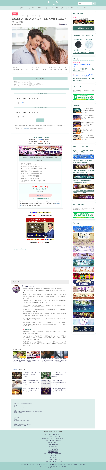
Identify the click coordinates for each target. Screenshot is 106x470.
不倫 (72, 8)
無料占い (22, 8)
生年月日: (18, 98)
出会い (78, 8)
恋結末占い (24, 15)
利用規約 (31, 464)
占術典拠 (51, 464)
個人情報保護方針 (26, 128)
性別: (18, 103)
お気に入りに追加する (20, 249)
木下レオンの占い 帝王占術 (53, 436)
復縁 (67, 8)
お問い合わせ (24, 464)
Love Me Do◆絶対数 (53, 450)
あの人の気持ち (31, 8)
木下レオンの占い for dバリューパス (53, 461)
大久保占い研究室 (65, 24)
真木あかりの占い (53, 446)
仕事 (62, 8)
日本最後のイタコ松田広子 (53, 444)
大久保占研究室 (17, 15)
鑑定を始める (40, 195)
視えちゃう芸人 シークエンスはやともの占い (53, 438)
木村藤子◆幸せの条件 (53, 451)
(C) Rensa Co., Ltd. (53, 468)
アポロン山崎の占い (53, 448)
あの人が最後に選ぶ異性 (33, 15)
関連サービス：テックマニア (48, 466)
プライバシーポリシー (42, 464)
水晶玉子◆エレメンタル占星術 (53, 440)
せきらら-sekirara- (61, 466)
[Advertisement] (40, 264)
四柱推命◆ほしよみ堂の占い (53, 459)
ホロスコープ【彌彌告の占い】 (53, 434)
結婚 (57, 8)
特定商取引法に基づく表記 (62, 464)
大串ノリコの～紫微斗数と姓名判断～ (53, 453)
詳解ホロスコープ (53, 457)
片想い (46, 8)
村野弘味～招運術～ (53, 442)
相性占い (40, 8)
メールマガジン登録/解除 (78, 464)
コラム (84, 8)
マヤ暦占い (53, 455)
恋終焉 (42, 15)
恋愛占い (15, 13)
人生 (52, 8)
